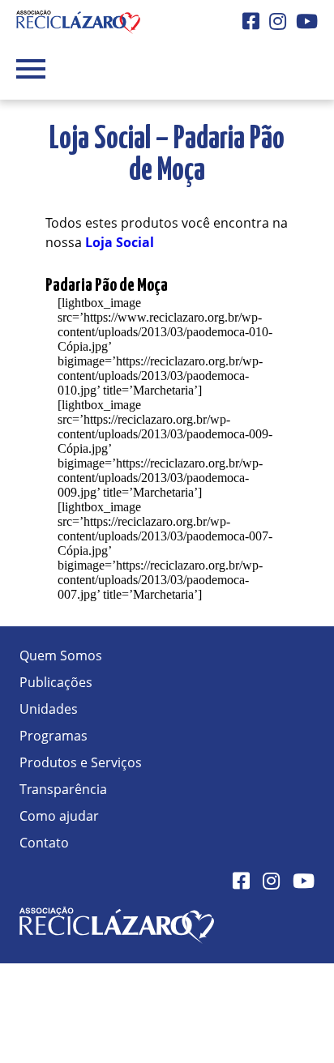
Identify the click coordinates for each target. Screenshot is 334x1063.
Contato (44, 843)
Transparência (63, 789)
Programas (53, 736)
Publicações (55, 682)
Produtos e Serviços (80, 762)
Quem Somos (60, 655)
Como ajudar (59, 816)
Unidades (48, 709)
